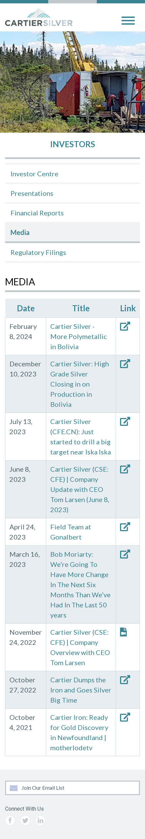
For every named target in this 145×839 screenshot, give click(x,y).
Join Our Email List (42, 787)
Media (20, 232)
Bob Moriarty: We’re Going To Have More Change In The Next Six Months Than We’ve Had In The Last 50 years (80, 584)
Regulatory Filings (38, 252)
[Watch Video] (128, 632)
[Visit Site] (125, 326)
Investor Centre (34, 173)
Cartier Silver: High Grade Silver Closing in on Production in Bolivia (79, 384)
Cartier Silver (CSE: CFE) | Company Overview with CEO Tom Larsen (80, 647)
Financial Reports (37, 213)
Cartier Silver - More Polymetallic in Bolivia (78, 336)
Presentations (31, 193)
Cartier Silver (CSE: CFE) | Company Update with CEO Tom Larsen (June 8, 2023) (79, 489)
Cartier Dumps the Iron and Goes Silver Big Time (80, 690)
